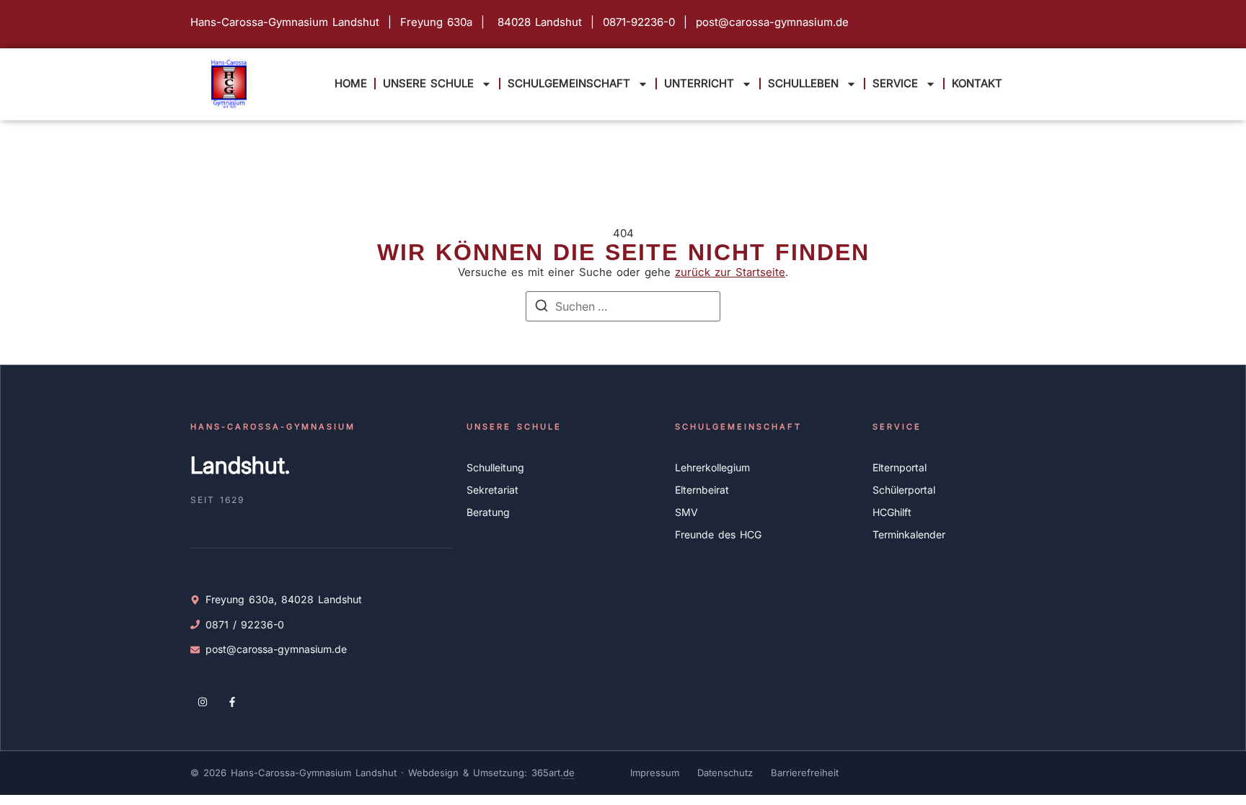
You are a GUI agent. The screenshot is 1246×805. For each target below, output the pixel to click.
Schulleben (803, 83)
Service (895, 83)
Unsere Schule (428, 83)
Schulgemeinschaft (569, 83)
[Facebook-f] (233, 702)
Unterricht (699, 83)
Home (351, 83)
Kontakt (977, 83)
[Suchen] (541, 308)
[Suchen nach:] (623, 306)
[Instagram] (202, 702)
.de (567, 772)
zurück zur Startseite (730, 272)
